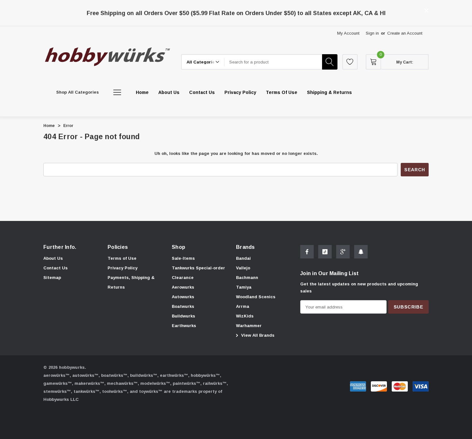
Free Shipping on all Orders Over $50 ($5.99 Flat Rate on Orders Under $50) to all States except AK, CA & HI (236, 13)
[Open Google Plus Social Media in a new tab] (343, 251)
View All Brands (257, 335)
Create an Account (404, 33)
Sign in (372, 33)
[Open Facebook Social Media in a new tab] (307, 251)
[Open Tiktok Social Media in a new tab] (325, 251)
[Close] (426, 10)
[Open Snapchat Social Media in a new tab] (361, 251)
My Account (348, 33)
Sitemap (52, 277)
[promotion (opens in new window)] (236, 6)
